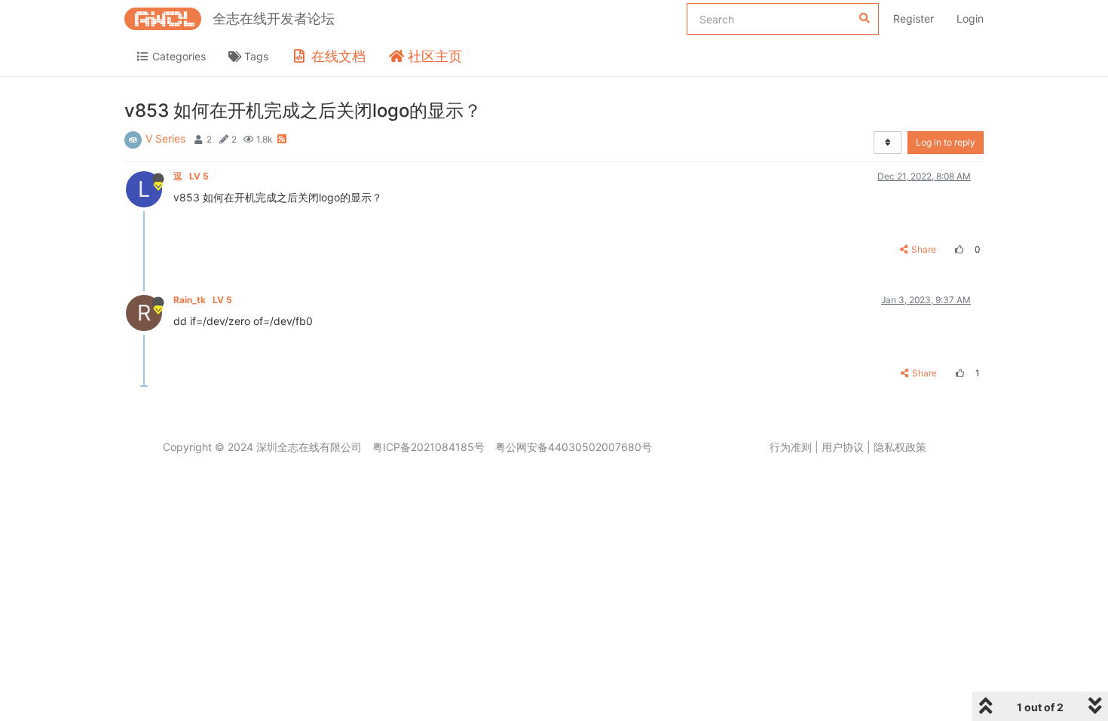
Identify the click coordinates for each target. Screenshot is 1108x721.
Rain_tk (202, 299)
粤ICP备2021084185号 (428, 446)
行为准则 (791, 446)
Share (923, 249)
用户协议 (843, 446)
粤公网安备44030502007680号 (573, 446)
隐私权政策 (900, 446)
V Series (165, 138)
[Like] (957, 249)
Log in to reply (945, 142)
